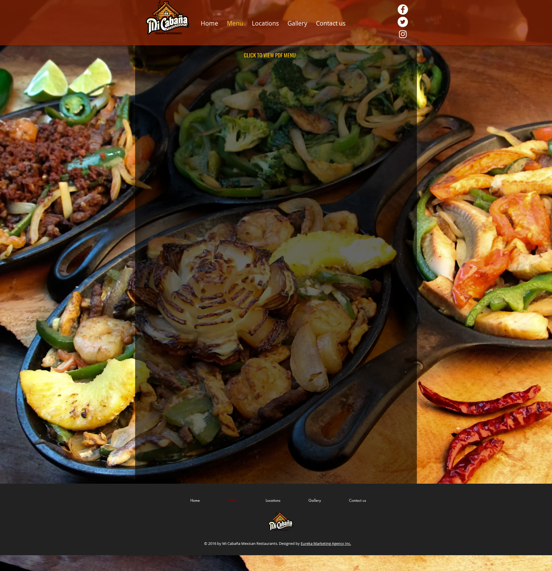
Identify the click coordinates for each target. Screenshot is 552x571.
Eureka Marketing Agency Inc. (326, 543)
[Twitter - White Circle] (403, 22)
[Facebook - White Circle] (403, 9)
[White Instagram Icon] (403, 34)
